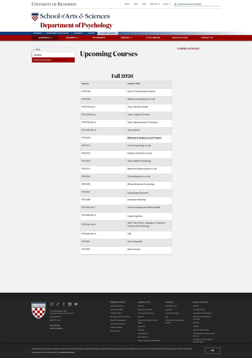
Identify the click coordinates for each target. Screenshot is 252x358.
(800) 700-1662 (55, 320)
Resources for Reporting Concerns (202, 318)
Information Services (117, 324)
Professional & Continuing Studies (174, 321)
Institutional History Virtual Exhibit (147, 321)
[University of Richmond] (55, 4)
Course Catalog (188, 48)
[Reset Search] (218, 4)
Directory (141, 330)
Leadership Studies (172, 313)
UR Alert (196, 306)
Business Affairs (116, 327)
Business (168, 310)
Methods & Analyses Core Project (144, 138)
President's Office (116, 310)
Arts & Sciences (171, 306)
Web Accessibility (56, 328)
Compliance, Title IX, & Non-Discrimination (203, 341)
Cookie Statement (67, 352)
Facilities (196, 323)
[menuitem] (127, 4)
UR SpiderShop (143, 333)
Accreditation (143, 337)
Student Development (118, 320)
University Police (199, 310)
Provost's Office (116, 313)
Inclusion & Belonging (146, 313)
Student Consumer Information (149, 340)
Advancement (115, 331)
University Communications (120, 317)
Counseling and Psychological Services (204, 335)
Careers (141, 317)
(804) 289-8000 (55, 317)
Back (38, 49)
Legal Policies (55, 325)
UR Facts (141, 306)
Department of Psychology (76, 25)
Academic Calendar (145, 310)
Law (166, 317)
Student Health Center (201, 330)
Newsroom (142, 326)
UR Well (196, 326)
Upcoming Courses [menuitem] (42, 60)
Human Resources (117, 306)
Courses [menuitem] (38, 55)
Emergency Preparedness (202, 313)
